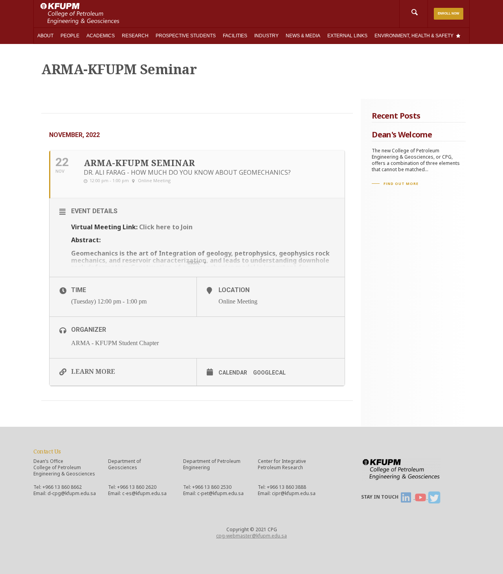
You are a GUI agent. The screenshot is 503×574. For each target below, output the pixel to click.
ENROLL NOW (448, 13)
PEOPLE (70, 35)
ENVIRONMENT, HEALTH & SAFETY (413, 35)
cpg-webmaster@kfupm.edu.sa (251, 535)
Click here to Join (166, 227)
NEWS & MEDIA (303, 35)
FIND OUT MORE (401, 183)
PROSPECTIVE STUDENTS (186, 35)
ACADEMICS (100, 35)
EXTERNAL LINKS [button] (347, 35)
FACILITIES (235, 35)
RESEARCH (135, 35)
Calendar (232, 372)
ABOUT (45, 35)
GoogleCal (269, 372)
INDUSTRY (266, 35)
